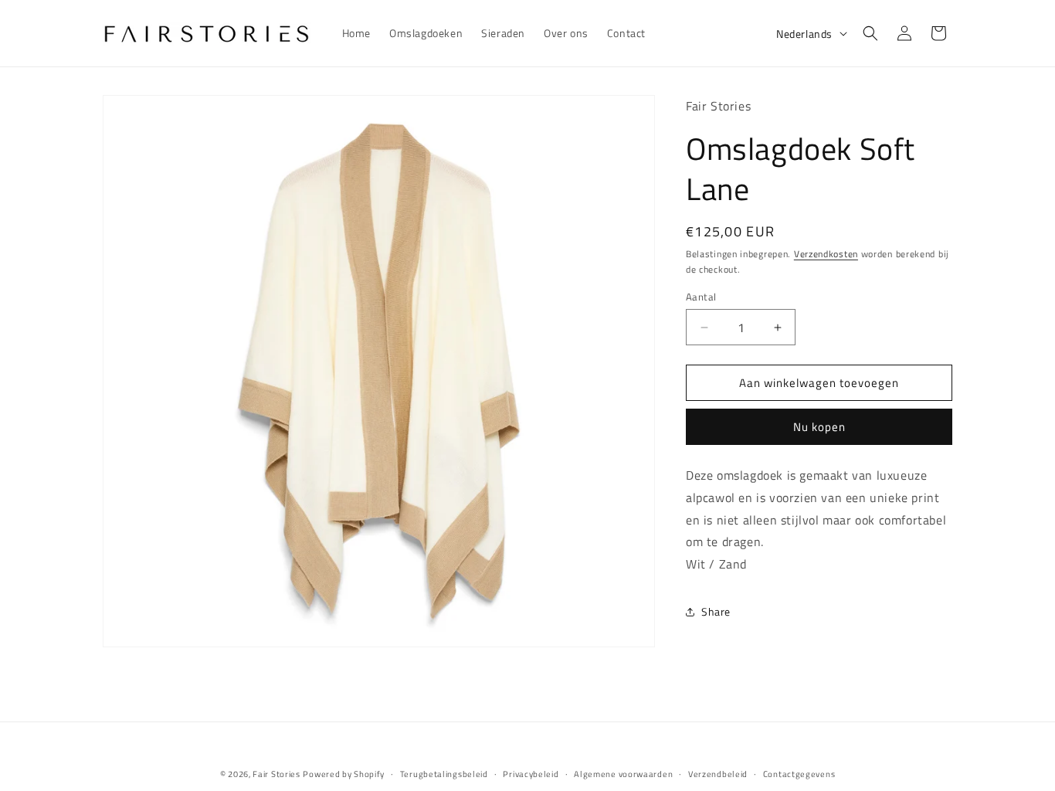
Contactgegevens (799, 774)
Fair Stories (276, 774)
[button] (870, 33)
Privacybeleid (530, 774)
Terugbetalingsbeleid (444, 774)
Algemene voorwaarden (623, 774)
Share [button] (716, 611)
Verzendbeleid (718, 774)
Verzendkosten (826, 253)
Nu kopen (819, 427)
